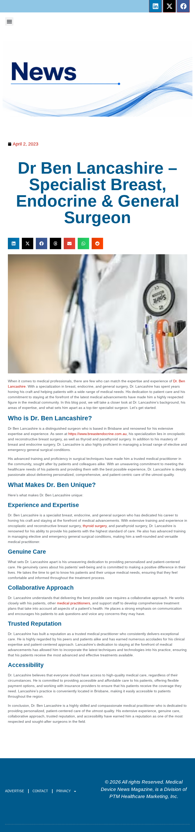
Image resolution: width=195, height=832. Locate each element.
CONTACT (40, 791)
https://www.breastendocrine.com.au (97, 434)
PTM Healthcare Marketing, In (141, 796)
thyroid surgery (95, 526)
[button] (9, 21)
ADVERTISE (14, 791)
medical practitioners (73, 603)
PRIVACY (63, 791)
